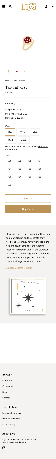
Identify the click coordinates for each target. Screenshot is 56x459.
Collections (7, 386)
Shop (4, 392)
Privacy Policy (8, 424)
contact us (43, 146)
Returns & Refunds (11, 418)
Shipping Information (12, 413)
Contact (6, 397)
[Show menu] (3, 7)
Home (7, 80)
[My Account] (46, 6)
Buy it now (28, 209)
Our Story (7, 380)
